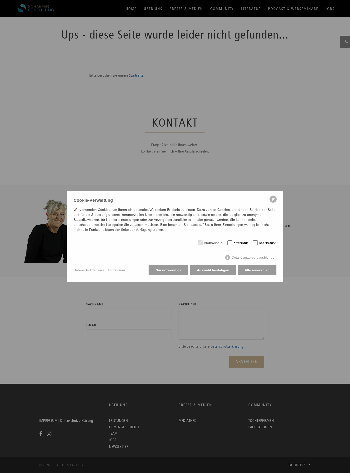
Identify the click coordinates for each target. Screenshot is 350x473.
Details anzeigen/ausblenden (254, 257)
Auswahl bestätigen (213, 270)
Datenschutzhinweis (89, 270)
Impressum (116, 270)
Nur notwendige (168, 270)
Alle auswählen (257, 270)
